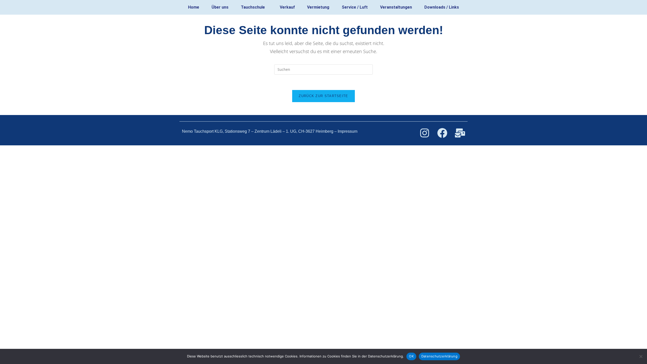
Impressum (347, 131)
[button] (254, 7)
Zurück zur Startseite (323, 96)
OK (411, 356)
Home (193, 7)
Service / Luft (355, 7)
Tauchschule (253, 7)
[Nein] (640, 356)
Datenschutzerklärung (439, 356)
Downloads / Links (441, 7)
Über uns (220, 7)
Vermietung (318, 7)
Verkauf (287, 7)
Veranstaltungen (396, 7)
